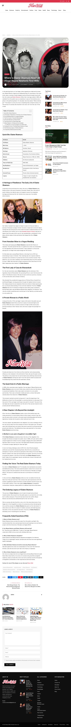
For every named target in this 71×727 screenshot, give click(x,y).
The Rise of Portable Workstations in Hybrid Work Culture (59, 171)
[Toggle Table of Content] (29, 111)
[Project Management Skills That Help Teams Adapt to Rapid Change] (57, 136)
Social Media (40, 689)
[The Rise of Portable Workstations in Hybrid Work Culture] (48, 171)
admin (10, 84)
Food (36, 10)
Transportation (40, 715)
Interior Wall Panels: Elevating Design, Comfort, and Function (60, 157)
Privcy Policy (57, 689)
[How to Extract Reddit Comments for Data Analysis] (48, 164)
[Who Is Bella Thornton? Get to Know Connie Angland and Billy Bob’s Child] (48, 118)
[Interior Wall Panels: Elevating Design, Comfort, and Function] (48, 158)
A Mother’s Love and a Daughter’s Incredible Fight (16, 124)
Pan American (29, 569)
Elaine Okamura (16, 97)
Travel (38, 700)
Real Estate (40, 717)
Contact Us (57, 682)
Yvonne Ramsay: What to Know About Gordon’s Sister (60, 103)
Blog (64, 10)
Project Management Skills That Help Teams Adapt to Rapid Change (55, 146)
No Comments (25, 84)
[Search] (68, 1)
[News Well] (35, 5)
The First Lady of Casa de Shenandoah (13, 118)
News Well (30, 563)
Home (6, 10)
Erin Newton (34, 567)
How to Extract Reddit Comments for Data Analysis (60, 163)
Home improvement (41, 710)
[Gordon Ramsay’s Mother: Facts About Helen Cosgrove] (48, 111)
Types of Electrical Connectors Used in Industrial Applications (21, 617)
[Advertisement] (35, 23)
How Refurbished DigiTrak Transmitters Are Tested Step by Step (7, 617)
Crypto (38, 706)
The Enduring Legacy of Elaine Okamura (13, 127)
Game (39, 10)
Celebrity (17, 10)
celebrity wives (17, 567)
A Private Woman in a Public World (12, 119)
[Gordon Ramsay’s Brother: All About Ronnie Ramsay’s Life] (48, 97)
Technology (54, 10)
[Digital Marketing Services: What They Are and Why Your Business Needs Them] (36, 611)
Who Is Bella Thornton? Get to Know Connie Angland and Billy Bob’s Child (60, 118)
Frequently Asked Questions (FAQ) (13, 129)
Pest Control (40, 712)
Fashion (31, 10)
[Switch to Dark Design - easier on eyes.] (66, 1)
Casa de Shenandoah (7, 567)
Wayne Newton (16, 571)
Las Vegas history (21, 569)
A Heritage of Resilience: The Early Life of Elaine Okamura (17, 114)
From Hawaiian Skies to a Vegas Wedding (14, 116)
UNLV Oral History (7, 571)
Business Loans (40, 704)
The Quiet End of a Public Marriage (12, 121)
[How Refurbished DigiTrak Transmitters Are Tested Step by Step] (8, 611)
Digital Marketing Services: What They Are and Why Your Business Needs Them (35, 618)
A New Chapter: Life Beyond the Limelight (13, 123)
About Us (57, 687)
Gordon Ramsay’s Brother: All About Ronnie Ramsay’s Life (59, 96)
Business (11, 10)
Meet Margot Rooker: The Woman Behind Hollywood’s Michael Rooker (13, 586)
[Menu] (3, 5)
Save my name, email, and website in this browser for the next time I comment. (23, 660)
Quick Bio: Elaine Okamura (10, 113)
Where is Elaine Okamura (26, 571)
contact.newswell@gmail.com (9, 702)
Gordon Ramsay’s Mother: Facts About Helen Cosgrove (60, 110)
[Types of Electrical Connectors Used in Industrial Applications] (22, 611)
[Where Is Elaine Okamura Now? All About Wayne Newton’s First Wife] (35, 63)
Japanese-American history (9, 569)
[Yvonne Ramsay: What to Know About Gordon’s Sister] (48, 104)
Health (44, 10)
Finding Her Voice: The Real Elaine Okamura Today (16, 126)
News (48, 10)
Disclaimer (57, 684)
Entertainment (24, 10)
